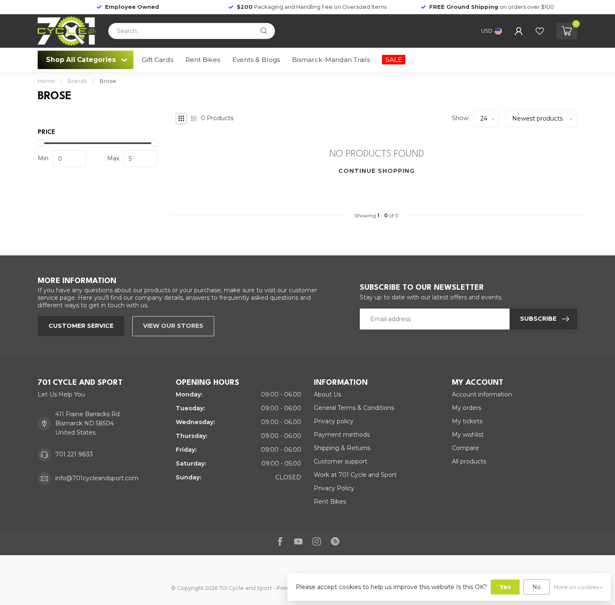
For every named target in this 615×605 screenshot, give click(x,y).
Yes (505, 587)
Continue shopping (376, 171)
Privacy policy (334, 421)
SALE (393, 60)
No (536, 587)
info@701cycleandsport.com (96, 478)
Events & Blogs (256, 60)
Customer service (81, 326)
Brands (77, 80)
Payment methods (342, 434)
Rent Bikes (202, 60)
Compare (465, 448)
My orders (466, 408)
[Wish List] (540, 31)
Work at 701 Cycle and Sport (355, 475)
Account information (482, 394)
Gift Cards (157, 60)
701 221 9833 (74, 454)
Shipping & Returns (342, 448)
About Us (327, 394)
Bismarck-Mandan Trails (331, 60)
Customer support (340, 461)
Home (46, 80)
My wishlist (468, 434)
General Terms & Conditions (354, 408)
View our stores (173, 326)
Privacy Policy (334, 488)
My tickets (467, 421)
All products (469, 461)
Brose (108, 80)
